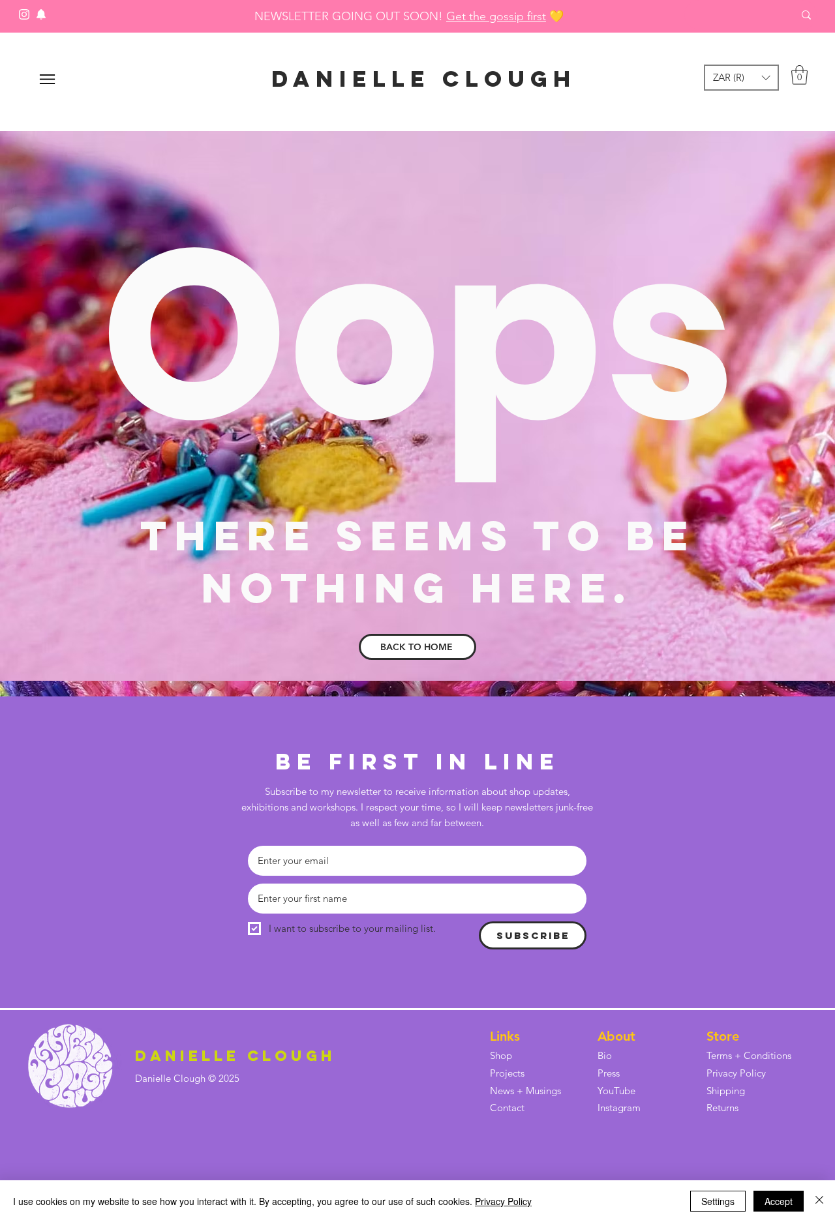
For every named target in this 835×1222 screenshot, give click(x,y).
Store (722, 1036)
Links (505, 1036)
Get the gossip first (496, 16)
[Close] (819, 1201)
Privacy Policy (503, 1201)
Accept (779, 1201)
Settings (718, 1201)
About (616, 1036)
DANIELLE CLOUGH (424, 79)
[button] (741, 78)
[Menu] (47, 79)
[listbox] (741, 78)
